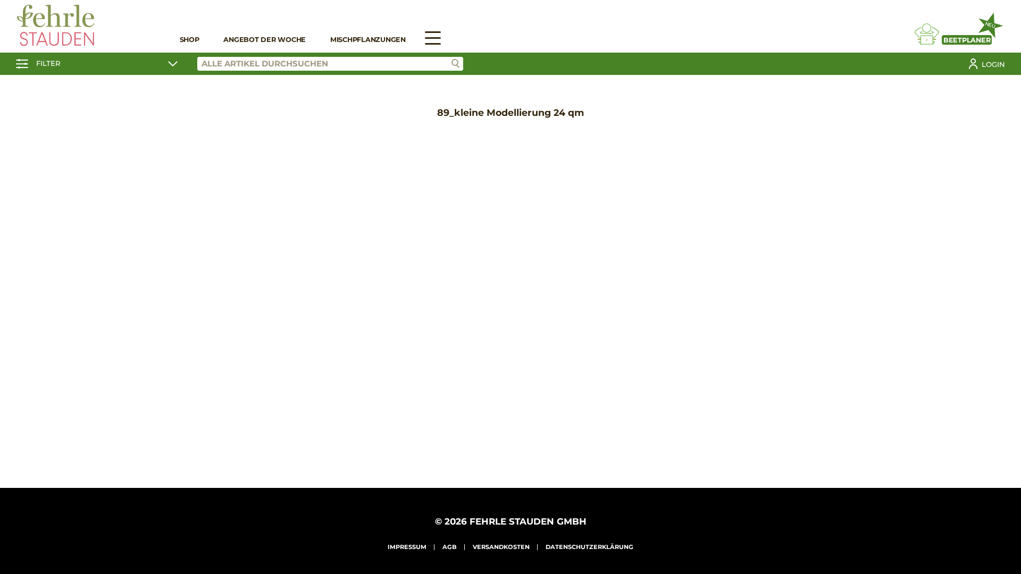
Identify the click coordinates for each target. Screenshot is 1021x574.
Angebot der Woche (264, 40)
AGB (449, 547)
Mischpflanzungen (368, 40)
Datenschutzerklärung (589, 547)
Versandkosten (501, 547)
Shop (189, 40)
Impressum (407, 547)
